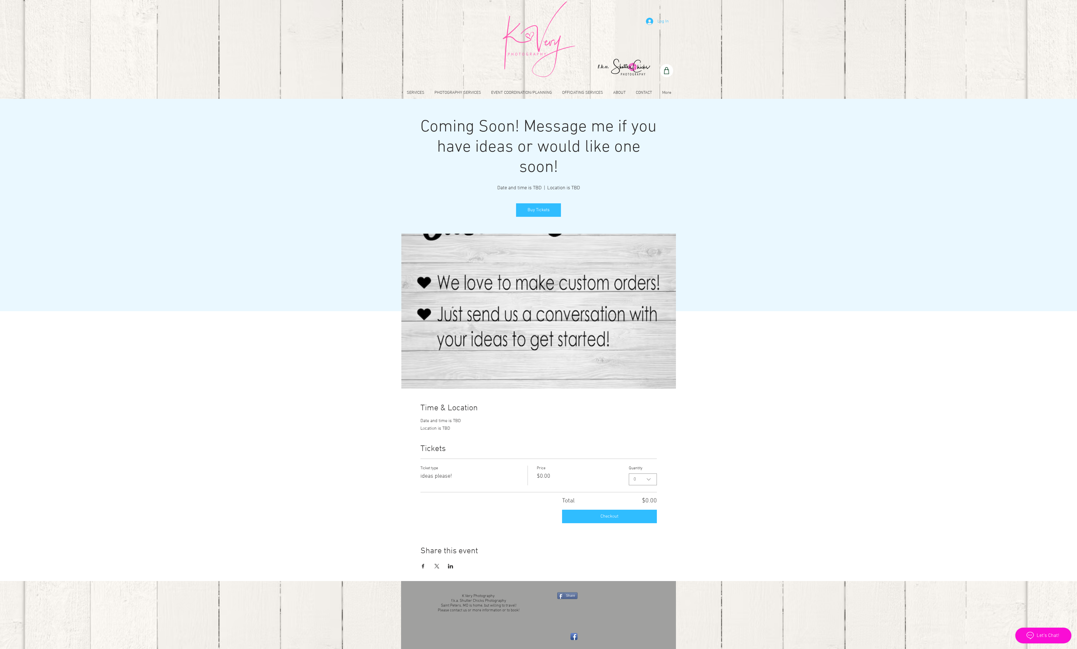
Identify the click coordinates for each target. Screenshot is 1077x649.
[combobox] (643, 479)
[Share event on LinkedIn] (450, 566)
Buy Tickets (539, 210)
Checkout (609, 516)
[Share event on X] (436, 566)
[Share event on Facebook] (423, 566)
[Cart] (666, 70)
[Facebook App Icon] (573, 636)
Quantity (636, 468)
